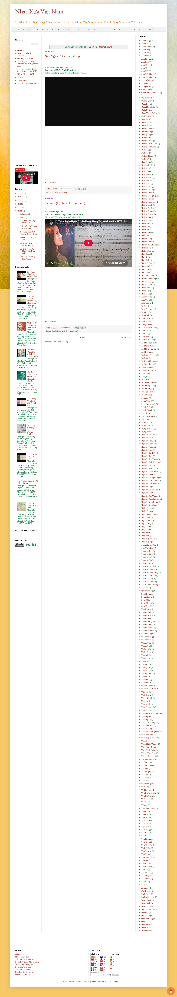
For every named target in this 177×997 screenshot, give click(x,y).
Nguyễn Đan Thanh (149, 496)
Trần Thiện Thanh (149, 744)
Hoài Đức (145, 180)
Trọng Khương (147, 759)
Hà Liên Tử (146, 248)
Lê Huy (144, 333)
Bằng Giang (146, 86)
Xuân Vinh (145, 879)
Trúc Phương (147, 707)
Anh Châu (145, 43)
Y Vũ (143, 885)
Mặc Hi (144, 413)
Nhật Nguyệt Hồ (148, 539)
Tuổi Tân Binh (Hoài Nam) (31, 505)
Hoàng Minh (146, 193)
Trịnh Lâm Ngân (148, 756)
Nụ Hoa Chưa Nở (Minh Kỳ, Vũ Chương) (32, 353)
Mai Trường (146, 389)
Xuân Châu (146, 872)
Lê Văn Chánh (147, 364)
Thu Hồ (144, 661)
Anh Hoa (145, 50)
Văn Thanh (146, 842)
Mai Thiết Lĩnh (147, 382)
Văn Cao (145, 833)
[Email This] (76, 189)
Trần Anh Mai (147, 725)
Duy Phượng (146, 131)
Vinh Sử (144, 817)
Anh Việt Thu (146, 77)
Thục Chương (147, 686)
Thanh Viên (146, 643)
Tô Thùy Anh (146, 790)
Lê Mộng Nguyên (148, 349)
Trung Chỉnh (146, 698)
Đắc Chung (146, 915)
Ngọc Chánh (146, 520)
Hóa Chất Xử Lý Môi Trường (27, 962)
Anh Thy (144, 68)
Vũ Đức (144, 869)
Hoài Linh (145, 171)
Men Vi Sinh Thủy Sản (24, 964)
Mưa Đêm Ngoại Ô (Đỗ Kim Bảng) (28, 482)
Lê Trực (144, 358)
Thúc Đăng (146, 670)
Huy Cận (145, 226)
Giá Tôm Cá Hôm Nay (24, 959)
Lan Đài (144, 312)
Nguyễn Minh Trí (148, 468)
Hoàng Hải (146, 183)
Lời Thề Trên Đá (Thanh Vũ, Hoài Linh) (27, 251)
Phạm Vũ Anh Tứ (148, 582)
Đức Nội (144, 928)
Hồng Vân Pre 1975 (25, 74)
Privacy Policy (23, 80)
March (23, 217)
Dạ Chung (145, 150)
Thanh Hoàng (147, 615)
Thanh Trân (146, 640)
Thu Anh (144, 655)
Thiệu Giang (146, 652)
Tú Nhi (144, 802)
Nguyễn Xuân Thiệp (149, 490)
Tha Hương (146, 609)
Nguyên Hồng (147, 441)
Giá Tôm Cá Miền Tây (24, 969)
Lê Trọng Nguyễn (149, 355)
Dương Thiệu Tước (149, 144)
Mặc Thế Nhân (147, 416)
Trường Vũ (146, 719)
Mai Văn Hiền (147, 392)
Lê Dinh (144, 330)
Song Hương (146, 597)
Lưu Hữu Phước (147, 367)
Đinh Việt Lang (147, 897)
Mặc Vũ (144, 419)
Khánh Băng (146, 297)
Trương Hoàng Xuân (150, 713)
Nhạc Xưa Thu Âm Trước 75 (25, 54)
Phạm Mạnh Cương (149, 572)
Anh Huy (145, 53)
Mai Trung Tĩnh (148, 386)
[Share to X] (81, 189)
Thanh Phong (147, 627)
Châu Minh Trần (148, 107)
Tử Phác (144, 814)
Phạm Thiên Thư (148, 575)
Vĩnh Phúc (145, 848)
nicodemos (96, 981)
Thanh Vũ (145, 646)
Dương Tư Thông (148, 147)
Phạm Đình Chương (149, 585)
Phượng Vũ (146, 560)
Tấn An (144, 805)
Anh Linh (145, 56)
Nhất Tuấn (145, 533)
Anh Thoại (145, 65)
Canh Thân (146, 89)
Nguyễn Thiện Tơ (148, 474)
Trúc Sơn (145, 710)
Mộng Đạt (145, 431)
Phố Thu (144, 588)
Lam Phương (146, 309)
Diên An (144, 119)
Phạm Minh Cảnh (148, 566)
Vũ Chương (146, 851)
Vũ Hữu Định (146, 857)
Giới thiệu (21, 50)
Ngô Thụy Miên (148, 514)
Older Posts (126, 337)
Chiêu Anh (145, 98)
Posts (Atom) (62, 342)
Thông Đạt (146, 667)
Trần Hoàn (146, 729)
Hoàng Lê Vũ (147, 190)
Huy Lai (144, 229)
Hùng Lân (145, 269)
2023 (20, 207)
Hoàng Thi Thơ (147, 208)
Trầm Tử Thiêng (148, 722)
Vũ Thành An (146, 866)
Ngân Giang (146, 508)
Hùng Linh (146, 266)
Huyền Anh (146, 239)
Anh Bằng (145, 40)
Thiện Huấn (146, 649)
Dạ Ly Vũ (145, 159)
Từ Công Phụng (148, 808)
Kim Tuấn (145, 300)
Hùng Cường (146, 263)
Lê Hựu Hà (146, 337)
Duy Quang (146, 134)
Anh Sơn (145, 62)
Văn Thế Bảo (146, 845)
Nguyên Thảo (147, 447)
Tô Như (144, 787)
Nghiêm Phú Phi (148, 435)
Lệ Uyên (55, 192)
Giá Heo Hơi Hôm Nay (24, 972)
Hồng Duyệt (146, 281)
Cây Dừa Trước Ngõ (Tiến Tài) (28, 221)
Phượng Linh (147, 557)
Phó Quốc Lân (147, 548)
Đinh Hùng (146, 894)
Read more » (50, 183)
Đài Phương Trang (149, 909)
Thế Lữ (144, 676)
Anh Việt (145, 71)
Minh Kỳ (145, 398)
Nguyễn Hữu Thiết (149, 459)
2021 (20, 200)
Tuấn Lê (144, 768)
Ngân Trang (146, 511)
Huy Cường (146, 223)
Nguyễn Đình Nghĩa (149, 502)
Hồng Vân (145, 288)
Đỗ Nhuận (145, 925)
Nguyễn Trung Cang (150, 477)
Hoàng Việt (146, 217)
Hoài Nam (145, 174)
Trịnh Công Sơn (148, 753)
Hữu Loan (145, 294)
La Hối (144, 306)
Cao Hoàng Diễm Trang (151, 92)
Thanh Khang (147, 624)
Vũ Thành (145, 863)
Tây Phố (144, 774)
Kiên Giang (146, 303)
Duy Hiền (145, 125)
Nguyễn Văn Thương (150, 480)
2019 (20, 193)
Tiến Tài (144, 692)
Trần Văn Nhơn (148, 747)
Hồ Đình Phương (148, 278)
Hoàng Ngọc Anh (148, 202)
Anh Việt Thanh (148, 74)
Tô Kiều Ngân (147, 784)
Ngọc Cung (146, 523)
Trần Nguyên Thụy (149, 738)
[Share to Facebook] (83, 189)
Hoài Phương (147, 177)
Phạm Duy (145, 563)
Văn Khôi (145, 836)
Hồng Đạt (145, 291)
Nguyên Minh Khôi (149, 444)
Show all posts (105, 47)
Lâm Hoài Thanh (148, 327)
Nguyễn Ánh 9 (147, 493)
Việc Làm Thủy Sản (23, 974)
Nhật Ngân (146, 542)
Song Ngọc (146, 603)
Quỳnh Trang (147, 591)
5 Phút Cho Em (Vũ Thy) (28, 238)
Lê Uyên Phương (148, 361)
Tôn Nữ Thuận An (148, 793)
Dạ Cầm (144, 153)
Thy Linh (145, 664)
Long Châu (146, 324)
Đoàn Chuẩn (146, 900)
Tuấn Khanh (146, 765)
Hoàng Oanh (146, 205)
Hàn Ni (144, 257)
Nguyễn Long (147, 465)
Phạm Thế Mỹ (147, 578)
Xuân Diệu (145, 876)
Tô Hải (144, 781)
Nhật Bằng (146, 536)
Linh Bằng (145, 318)
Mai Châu (145, 379)
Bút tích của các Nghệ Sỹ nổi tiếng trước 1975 (27, 70)
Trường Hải (146, 716)
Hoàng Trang (147, 211)
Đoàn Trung (146, 906)
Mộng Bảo (145, 422)
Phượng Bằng (147, 554)
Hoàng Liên (146, 186)
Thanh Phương (147, 631)
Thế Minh (145, 680)
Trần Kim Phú (147, 735)
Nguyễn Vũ (146, 487)
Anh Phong (146, 59)
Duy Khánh (146, 128)
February (24, 214)
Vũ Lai (144, 860)
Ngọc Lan (145, 526)
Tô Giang (145, 778)
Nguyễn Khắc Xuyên (150, 462)
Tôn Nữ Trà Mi (147, 796)
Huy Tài (144, 235)
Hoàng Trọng (147, 214)
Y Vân (143, 882)
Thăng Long (146, 673)
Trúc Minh (145, 704)
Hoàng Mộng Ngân (149, 196)
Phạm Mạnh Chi (148, 569)
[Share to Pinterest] (86, 189)
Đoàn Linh (145, 903)
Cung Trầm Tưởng (149, 113)
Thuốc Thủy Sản (22, 957)
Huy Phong (146, 232)
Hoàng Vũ (145, 220)
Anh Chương (146, 47)
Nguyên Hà (146, 438)
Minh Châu (146, 395)
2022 (20, 204)
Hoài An (144, 168)
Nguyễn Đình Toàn (149, 505)
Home (82, 337)
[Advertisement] (88, 156)
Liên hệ (20, 77)
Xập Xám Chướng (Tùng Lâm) (27, 258)
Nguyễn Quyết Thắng (150, 471)
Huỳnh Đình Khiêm (149, 245)
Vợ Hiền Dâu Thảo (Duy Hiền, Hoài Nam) (32, 326)
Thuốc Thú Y (20, 954)
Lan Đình (145, 315)
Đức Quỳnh (146, 931)
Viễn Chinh (146, 820)
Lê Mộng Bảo (147, 346)
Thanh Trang (147, 637)
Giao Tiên (145, 162)
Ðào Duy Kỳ (146, 891)
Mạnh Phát (146, 407)
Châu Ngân (146, 110)
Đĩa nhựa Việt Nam (25, 58)
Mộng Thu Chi (147, 428)
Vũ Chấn (145, 854)
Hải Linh (145, 272)
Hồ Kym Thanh (147, 275)
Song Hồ (145, 600)
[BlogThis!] (79, 189)
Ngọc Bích (145, 517)
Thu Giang (145, 658)
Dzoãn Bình (56, 331)
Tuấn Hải (145, 762)
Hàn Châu (145, 254)
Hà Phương (146, 251)
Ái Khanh (145, 888)
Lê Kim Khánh (147, 340)
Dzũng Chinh (147, 141)
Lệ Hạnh (145, 373)
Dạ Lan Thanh (147, 156)
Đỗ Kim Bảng (147, 918)
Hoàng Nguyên (147, 199)
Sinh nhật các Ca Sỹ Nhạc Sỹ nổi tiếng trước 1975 (27, 63)
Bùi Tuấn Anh (147, 80)
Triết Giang (146, 695)
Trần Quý (145, 741)
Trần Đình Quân (148, 750)
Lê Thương (146, 352)
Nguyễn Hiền (147, 456)
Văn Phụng (146, 839)
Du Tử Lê (145, 122)
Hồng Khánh (146, 284)
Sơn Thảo (145, 606)
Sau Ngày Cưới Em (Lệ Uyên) (64, 56)
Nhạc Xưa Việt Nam (39, 11)
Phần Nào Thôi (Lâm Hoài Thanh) (28, 227)
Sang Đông (146, 594)
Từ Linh (144, 811)
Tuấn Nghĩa (146, 771)
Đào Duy (144, 912)
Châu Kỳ (144, 104)
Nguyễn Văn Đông (149, 484)
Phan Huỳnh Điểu (148, 545)
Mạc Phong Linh (148, 404)
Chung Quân (146, 101)
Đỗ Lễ (143, 921)
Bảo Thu (144, 83)
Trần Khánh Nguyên (150, 732)
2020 (20, 197)
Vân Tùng (145, 830)
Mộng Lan (145, 425)
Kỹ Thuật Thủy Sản (23, 967)
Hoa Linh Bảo (147, 165)
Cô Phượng (146, 116)
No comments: (66, 189)
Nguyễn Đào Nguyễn (150, 499)
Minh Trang (146, 401)
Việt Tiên (145, 827)
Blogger (116, 981)
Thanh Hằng (146, 621)
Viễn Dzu (145, 823)
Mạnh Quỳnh (146, 410)
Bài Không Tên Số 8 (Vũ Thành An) (28, 244)
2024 (20, 211)
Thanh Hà (145, 618)
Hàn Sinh (145, 260)
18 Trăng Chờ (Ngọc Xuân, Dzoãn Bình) (28, 233)
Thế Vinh (145, 683)
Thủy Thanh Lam (148, 689)
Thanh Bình (146, 612)
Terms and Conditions (27, 83)
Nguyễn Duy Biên (148, 453)
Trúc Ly (144, 701)
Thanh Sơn (146, 634)
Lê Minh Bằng (147, 343)
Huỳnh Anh (146, 242)
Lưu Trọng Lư (147, 370)
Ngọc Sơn (63, 192)
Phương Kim (146, 551)
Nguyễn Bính (147, 450)
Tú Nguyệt (145, 799)
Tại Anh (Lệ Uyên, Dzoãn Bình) (65, 203)
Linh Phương (147, 321)
